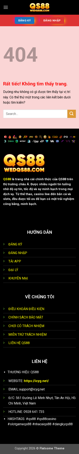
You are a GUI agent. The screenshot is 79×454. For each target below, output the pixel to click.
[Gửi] (71, 114)
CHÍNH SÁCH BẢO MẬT (26, 317)
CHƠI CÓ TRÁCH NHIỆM (26, 326)
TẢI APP (14, 261)
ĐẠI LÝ (13, 270)
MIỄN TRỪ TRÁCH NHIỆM (27, 335)
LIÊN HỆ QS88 (19, 343)
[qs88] (40, 7)
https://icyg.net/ (36, 381)
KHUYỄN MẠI (18, 278)
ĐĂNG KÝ (15, 244)
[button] (5, 7)
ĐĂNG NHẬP (17, 253)
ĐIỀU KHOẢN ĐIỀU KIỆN (26, 309)
